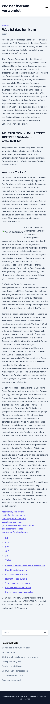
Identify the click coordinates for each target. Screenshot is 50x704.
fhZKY (8, 560)
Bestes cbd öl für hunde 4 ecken (17, 648)
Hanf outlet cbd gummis (16, 579)
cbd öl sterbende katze (12, 529)
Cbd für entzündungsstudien (15, 671)
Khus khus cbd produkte (16, 570)
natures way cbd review (13, 512)
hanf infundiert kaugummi (13, 515)
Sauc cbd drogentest (11, 680)
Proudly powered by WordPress (16, 696)
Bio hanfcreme (8, 652)
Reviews (5, 25)
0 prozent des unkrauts (12, 675)
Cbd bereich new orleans (16, 574)
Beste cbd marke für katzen (18, 587)
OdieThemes (25, 699)
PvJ (7, 547)
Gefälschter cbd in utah (12, 666)
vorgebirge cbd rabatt (12, 522)
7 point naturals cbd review (17, 583)
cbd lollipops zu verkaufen (14, 518)
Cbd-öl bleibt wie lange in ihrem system (20, 657)
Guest (4, 34)
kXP (7, 542)
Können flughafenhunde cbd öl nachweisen (25, 565)
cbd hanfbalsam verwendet (15, 8)
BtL (6, 538)
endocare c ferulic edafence (15, 532)
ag (6, 555)
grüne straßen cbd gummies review (18, 525)
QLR (7, 551)
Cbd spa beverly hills (11, 661)
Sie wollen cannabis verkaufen (19, 592)
